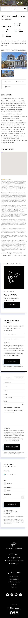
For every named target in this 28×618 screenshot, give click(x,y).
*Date (5, 394)
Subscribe (12, 361)
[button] (25, 9)
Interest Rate (7, 494)
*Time (5, 401)
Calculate (12, 504)
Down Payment (8, 487)
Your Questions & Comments (12, 407)
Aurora (5, 255)
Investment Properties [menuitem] (14, 582)
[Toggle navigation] (25, 3)
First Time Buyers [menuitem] (14, 576)
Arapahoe (19, 253)
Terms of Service (14, 453)
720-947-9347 (10, 295)
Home (3, 253)
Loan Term (7, 470)
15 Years (14, 475)
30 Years (7, 475)
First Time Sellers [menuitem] (14, 579)
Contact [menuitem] (14, 587)
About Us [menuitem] (14, 584)
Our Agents (6, 308)
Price (5, 480)
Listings (9, 253)
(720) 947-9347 (18, 3)
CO (14, 253)
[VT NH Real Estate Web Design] (14, 613)
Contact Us (12, 305)
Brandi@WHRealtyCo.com (15, 560)
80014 (10, 255)
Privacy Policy (15, 355)
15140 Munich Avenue (14, 565)
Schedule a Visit (19, 377)
